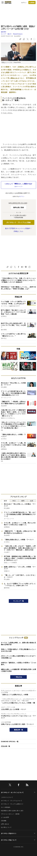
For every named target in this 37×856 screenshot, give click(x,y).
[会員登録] (32, 2)
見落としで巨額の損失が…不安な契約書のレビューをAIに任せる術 (18, 650)
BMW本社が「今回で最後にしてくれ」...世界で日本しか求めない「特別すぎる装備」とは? (18, 288)
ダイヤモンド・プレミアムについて (11, 800)
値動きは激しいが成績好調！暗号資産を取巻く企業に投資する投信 (18, 670)
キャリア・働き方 (6, 34)
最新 (5, 501)
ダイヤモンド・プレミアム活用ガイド (12, 804)
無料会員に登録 (18, 207)
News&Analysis (17, 34)
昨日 (14, 501)
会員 (31, 501)
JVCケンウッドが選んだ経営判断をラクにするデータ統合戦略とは (18, 657)
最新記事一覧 (18, 730)
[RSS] (27, 785)
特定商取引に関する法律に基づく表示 (12, 811)
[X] (10, 785)
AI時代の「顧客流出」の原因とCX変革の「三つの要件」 (18, 663)
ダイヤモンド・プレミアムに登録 (18, 222)
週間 (22, 501)
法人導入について (6, 827)
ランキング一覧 (18, 601)
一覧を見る (18, 677)
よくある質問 (5, 817)
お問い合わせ (5, 824)
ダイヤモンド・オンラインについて (12, 792)
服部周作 (3, 32)
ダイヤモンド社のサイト (9, 833)
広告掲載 (3, 821)
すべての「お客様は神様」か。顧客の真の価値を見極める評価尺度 (18, 643)
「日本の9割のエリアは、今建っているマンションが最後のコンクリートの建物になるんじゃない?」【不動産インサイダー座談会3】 (18, 280)
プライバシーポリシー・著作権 (10, 814)
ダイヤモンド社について (9, 840)
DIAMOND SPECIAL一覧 (9, 741)
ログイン (23, 2)
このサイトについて (7, 797)
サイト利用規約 (5, 807)
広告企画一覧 (5, 746)
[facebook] (18, 785)
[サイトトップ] (8, 2)
